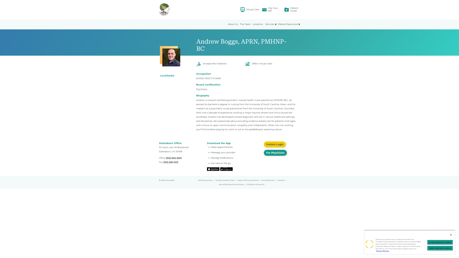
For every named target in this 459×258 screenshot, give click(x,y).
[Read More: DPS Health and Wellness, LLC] (181, 9)
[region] (409, 242)
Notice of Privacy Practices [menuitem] (248, 180)
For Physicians (275, 152)
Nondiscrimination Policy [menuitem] (225, 180)
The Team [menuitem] (245, 24)
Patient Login (274, 144)
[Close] (451, 234)
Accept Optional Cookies (440, 242)
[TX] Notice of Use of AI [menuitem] (255, 184)
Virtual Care (252, 9)
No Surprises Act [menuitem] (268, 180)
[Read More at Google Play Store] (226, 169)
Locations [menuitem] (258, 24)
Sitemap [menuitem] (281, 180)
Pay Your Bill (273, 9)
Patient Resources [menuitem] (288, 24)
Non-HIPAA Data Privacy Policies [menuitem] (231, 184)
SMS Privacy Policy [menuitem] (205, 180)
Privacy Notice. (382, 251)
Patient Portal (294, 9)
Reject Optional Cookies (440, 248)
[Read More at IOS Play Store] (213, 169)
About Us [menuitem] (233, 24)
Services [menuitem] (269, 24)
